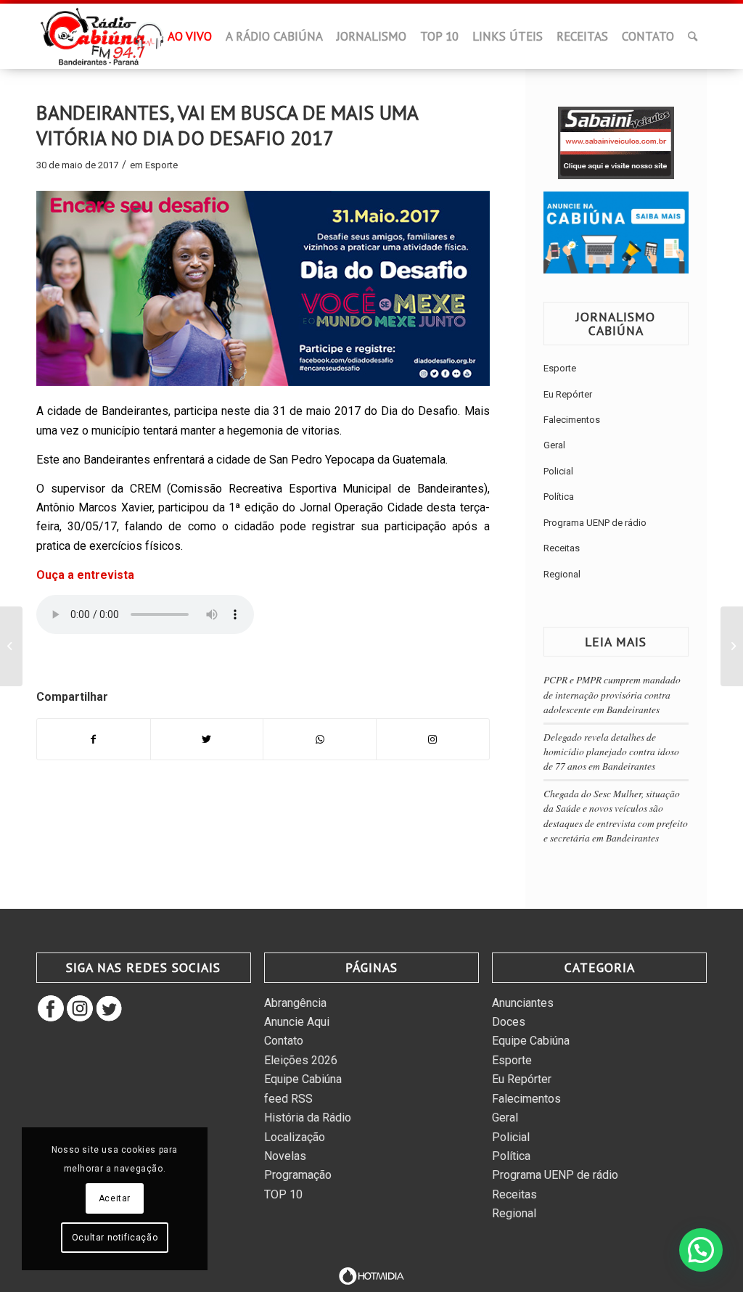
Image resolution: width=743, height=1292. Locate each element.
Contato (283, 1041)
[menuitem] (149, 41)
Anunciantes (523, 1003)
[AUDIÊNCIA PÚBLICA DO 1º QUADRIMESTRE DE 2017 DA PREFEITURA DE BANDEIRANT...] (11, 646)
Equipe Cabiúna (303, 1079)
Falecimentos (571, 419)
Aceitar (115, 1198)
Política (558, 496)
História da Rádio (307, 1117)
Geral (554, 445)
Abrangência (295, 1003)
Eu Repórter (567, 394)
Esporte (161, 165)
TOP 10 (283, 1194)
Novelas (285, 1156)
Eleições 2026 (300, 1060)
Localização (294, 1137)
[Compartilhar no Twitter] (207, 739)
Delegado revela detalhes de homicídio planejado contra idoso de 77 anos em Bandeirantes (611, 751)
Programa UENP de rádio (594, 522)
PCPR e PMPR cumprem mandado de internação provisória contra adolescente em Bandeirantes (612, 694)
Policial (558, 471)
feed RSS (288, 1099)
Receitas (561, 548)
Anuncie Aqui (296, 1022)
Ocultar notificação (114, 1238)
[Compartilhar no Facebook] (93, 739)
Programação (298, 1175)
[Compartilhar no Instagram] (433, 739)
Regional (561, 574)
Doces (508, 1022)
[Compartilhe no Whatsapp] (319, 739)
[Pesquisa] (692, 36)
